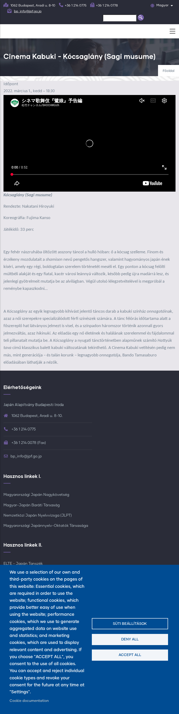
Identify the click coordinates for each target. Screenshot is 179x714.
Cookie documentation (29, 701)
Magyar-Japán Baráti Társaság (31, 505)
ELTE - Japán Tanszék (23, 563)
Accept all (130, 655)
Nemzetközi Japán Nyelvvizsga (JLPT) (37, 515)
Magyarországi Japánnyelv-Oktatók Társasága (45, 526)
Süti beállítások (130, 624)
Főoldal (168, 71)
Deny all (130, 639)
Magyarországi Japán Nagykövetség (36, 495)
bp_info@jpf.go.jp (27, 11)
